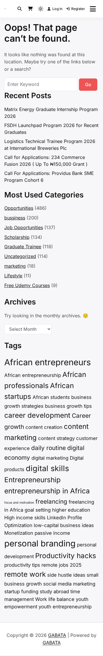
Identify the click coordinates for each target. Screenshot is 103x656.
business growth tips (68, 406)
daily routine (48, 447)
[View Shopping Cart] (30, 8)
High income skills (24, 517)
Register (78, 9)
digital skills (47, 468)
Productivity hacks (65, 556)
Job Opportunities (23, 227)
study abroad (54, 591)
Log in (57, 9)
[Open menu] (93, 8)
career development (37, 415)
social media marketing (69, 584)
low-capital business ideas (64, 525)
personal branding (40, 543)
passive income (52, 533)
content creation (43, 427)
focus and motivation (19, 502)
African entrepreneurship (32, 375)
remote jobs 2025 (61, 565)
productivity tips (22, 565)
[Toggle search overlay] (19, 8)
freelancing (51, 501)
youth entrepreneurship (65, 606)
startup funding (21, 591)
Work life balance (54, 599)
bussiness (14, 218)
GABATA (57, 635)
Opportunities (18, 208)
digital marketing (49, 458)
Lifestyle (13, 275)
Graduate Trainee (22, 246)
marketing (15, 266)
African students (51, 397)
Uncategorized (20, 256)
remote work (25, 574)
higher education (71, 510)
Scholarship (16, 237)
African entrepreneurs (47, 362)
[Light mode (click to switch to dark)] (40, 8)
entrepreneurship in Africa (47, 491)
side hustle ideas (66, 575)
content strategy (56, 438)
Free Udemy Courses (27, 285)
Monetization (18, 533)
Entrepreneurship (32, 480)
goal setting (38, 510)
